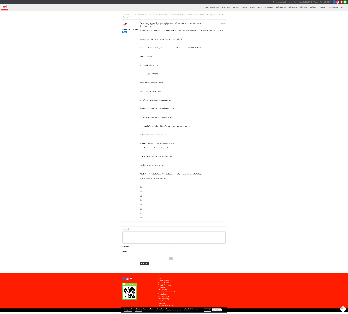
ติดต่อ (342, 7)
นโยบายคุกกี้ (138, 311)
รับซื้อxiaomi (303, 7)
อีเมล (124, 252)
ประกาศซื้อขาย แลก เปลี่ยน (142, 15)
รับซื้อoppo (313, 7)
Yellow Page (161, 303)
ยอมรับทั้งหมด (217, 310)
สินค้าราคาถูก (226, 7)
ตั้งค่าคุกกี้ (207, 310)
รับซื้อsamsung (281, 7)
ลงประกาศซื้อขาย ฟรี (164, 296)
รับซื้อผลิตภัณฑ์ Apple (164, 285)
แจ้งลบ (223, 23)
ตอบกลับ (145, 263)
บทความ (259, 7)
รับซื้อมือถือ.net (162, 294)
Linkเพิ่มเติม (214, 7)
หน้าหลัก (205, 7)
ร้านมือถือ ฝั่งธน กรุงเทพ (165, 301)
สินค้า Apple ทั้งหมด (164, 283)
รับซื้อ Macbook (162, 289)
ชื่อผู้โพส (125, 247)
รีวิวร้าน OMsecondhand (165, 280)
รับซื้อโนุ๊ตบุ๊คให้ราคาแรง (166, 305)
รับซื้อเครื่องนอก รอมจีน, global (167, 292)
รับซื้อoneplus (333, 7)
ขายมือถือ (236, 7)
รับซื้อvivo (323, 7)
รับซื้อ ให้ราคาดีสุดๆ (164, 298)
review (252, 7)
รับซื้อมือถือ (161, 287)
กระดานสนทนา (127, 15)
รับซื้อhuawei (292, 7)
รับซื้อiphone (269, 7)
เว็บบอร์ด (244, 7)
